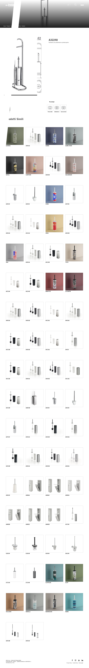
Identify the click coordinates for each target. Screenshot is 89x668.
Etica (13, 662)
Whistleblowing (9, 662)
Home (4, 26)
